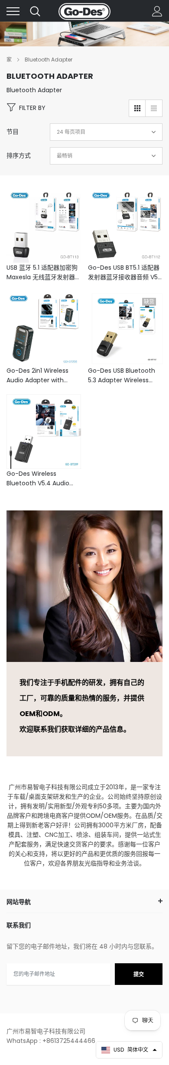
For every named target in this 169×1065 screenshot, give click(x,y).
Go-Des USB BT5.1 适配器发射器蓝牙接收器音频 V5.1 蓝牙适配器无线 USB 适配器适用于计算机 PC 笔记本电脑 (124, 272)
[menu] (13, 11)
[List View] (154, 108)
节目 (12, 131)
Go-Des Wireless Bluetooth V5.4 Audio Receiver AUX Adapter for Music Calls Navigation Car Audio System (39, 478)
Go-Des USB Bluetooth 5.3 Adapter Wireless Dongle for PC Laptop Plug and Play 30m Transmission (121, 375)
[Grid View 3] (137, 108)
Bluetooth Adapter (48, 59)
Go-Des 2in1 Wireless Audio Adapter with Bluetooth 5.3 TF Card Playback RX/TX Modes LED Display (40, 375)
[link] (43, 225)
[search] (35, 11)
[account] (157, 11)
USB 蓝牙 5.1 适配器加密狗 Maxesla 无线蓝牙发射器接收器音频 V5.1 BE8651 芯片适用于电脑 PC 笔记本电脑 (43, 272)
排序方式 (18, 155)
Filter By (32, 107)
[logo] (84, 11)
